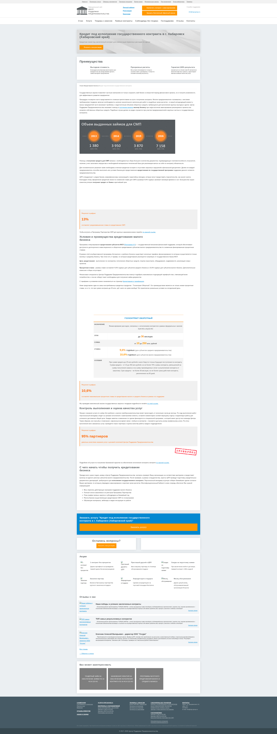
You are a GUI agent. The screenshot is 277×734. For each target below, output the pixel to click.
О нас (80, 21)
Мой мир (184, 713)
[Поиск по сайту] (197, 15)
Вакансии (80, 708)
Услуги (89, 21)
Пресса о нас (81, 706)
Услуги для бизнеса (105, 703)
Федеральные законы (152, 1)
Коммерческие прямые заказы (160, 708)
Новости (84, 1)
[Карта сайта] (193, 15)
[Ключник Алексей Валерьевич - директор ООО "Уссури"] (86, 638)
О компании (81, 703)
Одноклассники (184, 717)
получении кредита (126, 107)
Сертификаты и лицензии (85, 704)
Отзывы (180, 21)
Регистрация (127, 11)
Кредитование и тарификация (133, 281)
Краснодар (126, 14)
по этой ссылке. (152, 403)
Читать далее (192, 610)
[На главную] (199, 15)
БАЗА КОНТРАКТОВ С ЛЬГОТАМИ (108, 708)
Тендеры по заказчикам (137, 709)
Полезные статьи (95, 1)
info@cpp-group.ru (194, 12)
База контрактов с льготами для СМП (162, 718)
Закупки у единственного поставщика (162, 709)
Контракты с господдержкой (109, 706)
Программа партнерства (105, 713)
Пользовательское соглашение (159, 721)
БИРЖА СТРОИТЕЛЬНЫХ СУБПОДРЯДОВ (164, 704)
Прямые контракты (123, 21)
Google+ (187, 713)
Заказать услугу (139, 527)
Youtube (191, 713)
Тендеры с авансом (103, 21)
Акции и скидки (83, 714)
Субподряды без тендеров (161, 703)
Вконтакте (195, 713)
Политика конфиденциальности (159, 722)
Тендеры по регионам (136, 706)
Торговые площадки (125, 1)
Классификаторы (178, 1)
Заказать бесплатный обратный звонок (161, 13)
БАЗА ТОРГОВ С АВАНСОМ (138, 704)
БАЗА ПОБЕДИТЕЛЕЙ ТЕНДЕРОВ (161, 706)
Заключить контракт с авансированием (161, 8)
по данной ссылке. (149, 232)
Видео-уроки (138, 1)
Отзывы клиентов (83, 711)
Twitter (187, 717)
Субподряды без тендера (146, 21)
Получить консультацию (93, 47)
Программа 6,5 (130, 244)
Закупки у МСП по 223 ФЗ (106, 711)
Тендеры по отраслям (136, 708)
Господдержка (167, 21)
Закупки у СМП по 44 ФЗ (105, 709)
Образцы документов (110, 1)
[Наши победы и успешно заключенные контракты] (86, 607)
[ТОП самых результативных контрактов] (86, 622)
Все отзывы (84, 649)
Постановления (166, 1)
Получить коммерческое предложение (170, 545)
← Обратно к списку (87, 653)
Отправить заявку (138, 221)
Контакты (191, 21)
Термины (189, 1)
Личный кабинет (128, 7)
